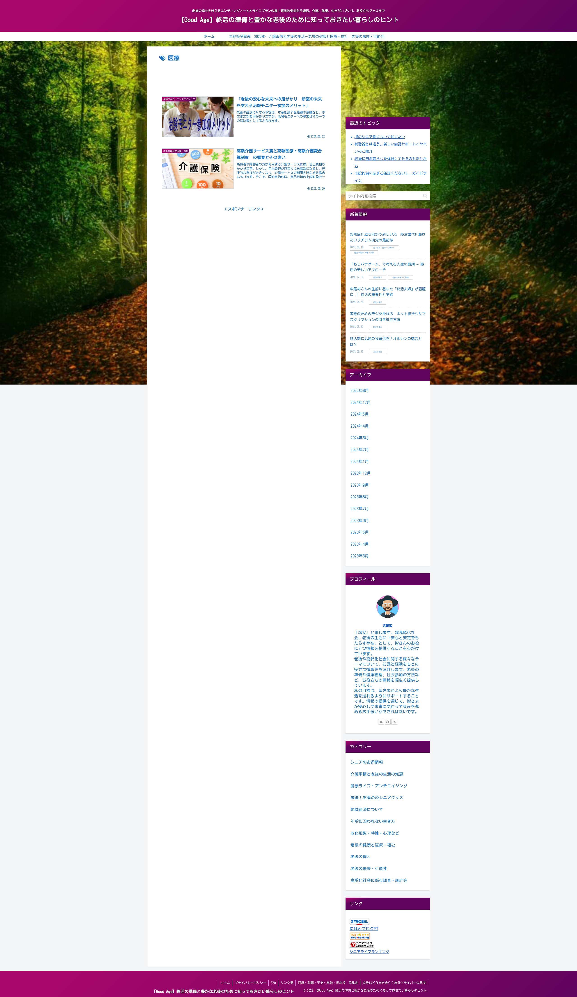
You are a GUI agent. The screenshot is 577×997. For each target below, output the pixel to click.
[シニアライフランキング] (362, 944)
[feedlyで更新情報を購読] (388, 722)
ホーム (225, 982)
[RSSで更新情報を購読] (394, 722)
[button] (425, 195)
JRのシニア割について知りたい (380, 137)
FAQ (273, 982)
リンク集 (287, 982)
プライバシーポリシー (250, 982)
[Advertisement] (243, 76)
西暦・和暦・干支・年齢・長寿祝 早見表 (328, 982)
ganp (387, 625)
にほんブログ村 (364, 928)
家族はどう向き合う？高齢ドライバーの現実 (394, 982)
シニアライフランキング (369, 951)
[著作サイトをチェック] (381, 722)
